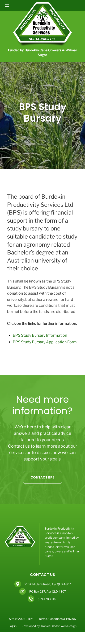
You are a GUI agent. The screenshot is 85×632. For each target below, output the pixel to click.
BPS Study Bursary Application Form (45, 342)
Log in (12, 626)
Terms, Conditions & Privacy (57, 619)
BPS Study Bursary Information (40, 335)
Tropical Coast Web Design (58, 626)
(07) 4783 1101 (48, 598)
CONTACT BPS (42, 477)
